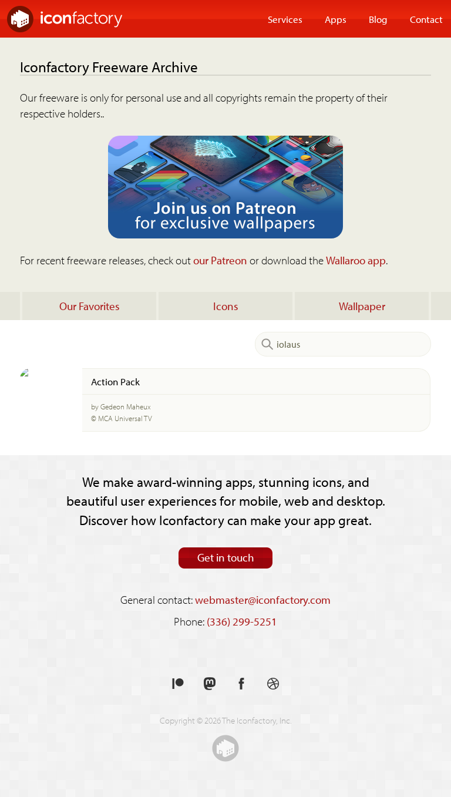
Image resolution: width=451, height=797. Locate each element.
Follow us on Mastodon (210, 684)
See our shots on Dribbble (273, 684)
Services (285, 18)
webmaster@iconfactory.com (263, 600)
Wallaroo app (356, 260)
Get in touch (225, 557)
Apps (335, 18)
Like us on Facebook (241, 684)
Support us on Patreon (178, 684)
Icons (225, 306)
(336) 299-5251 (242, 621)
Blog (378, 18)
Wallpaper (362, 306)
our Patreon (220, 260)
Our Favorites (89, 306)
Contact (426, 18)
